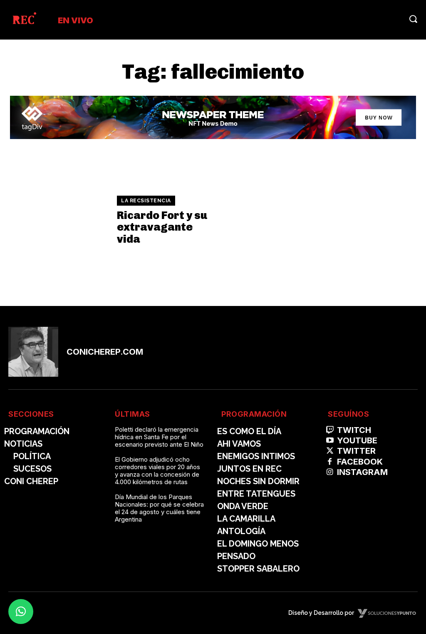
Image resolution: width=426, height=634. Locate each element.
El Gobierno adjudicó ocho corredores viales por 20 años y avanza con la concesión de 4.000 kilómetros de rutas (157, 470)
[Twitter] (329, 451)
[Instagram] (329, 472)
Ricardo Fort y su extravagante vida (162, 227)
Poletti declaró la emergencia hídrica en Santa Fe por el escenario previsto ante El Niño (159, 436)
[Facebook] (329, 462)
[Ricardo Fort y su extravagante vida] (58, 220)
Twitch (354, 430)
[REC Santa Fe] (24, 19)
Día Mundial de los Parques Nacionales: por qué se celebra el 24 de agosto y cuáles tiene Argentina (159, 508)
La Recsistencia (146, 201)
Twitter (356, 451)
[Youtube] (329, 440)
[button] (413, 18)
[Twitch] (329, 430)
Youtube (357, 440)
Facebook (360, 462)
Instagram (362, 472)
